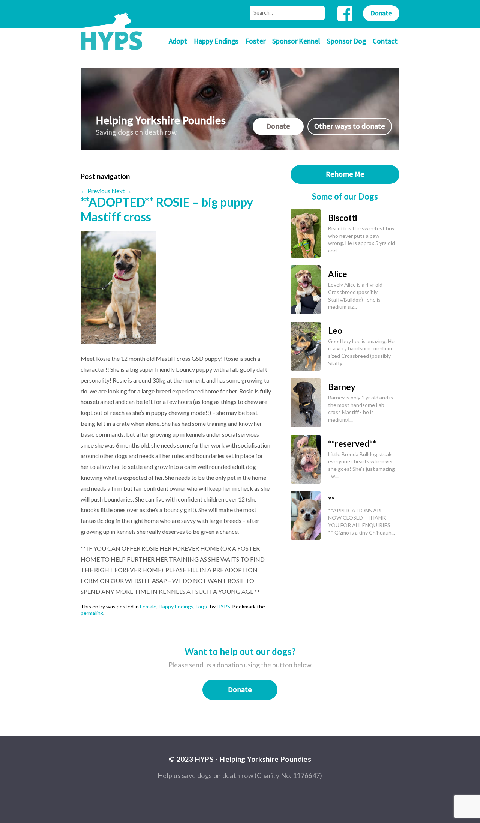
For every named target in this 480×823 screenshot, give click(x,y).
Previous (95, 190)
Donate (381, 13)
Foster (255, 41)
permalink (92, 613)
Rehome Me (345, 174)
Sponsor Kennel (296, 41)
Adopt (178, 41)
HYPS (223, 606)
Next (121, 190)
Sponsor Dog (346, 41)
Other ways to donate (349, 126)
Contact (385, 41)
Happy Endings (216, 41)
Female (148, 606)
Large (202, 606)
